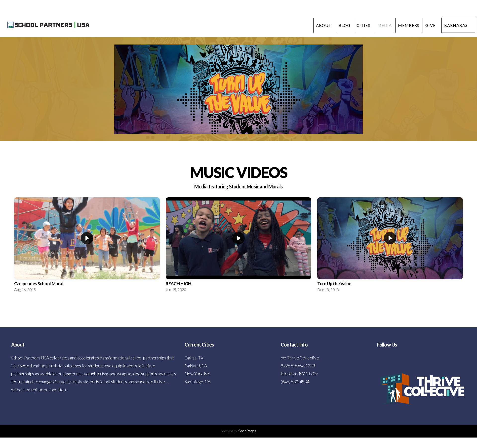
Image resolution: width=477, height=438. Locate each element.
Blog (344, 25)
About (324, 25)
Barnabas (456, 25)
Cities (364, 25)
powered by (238, 431)
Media (384, 25)
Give (430, 25)
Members (408, 25)
